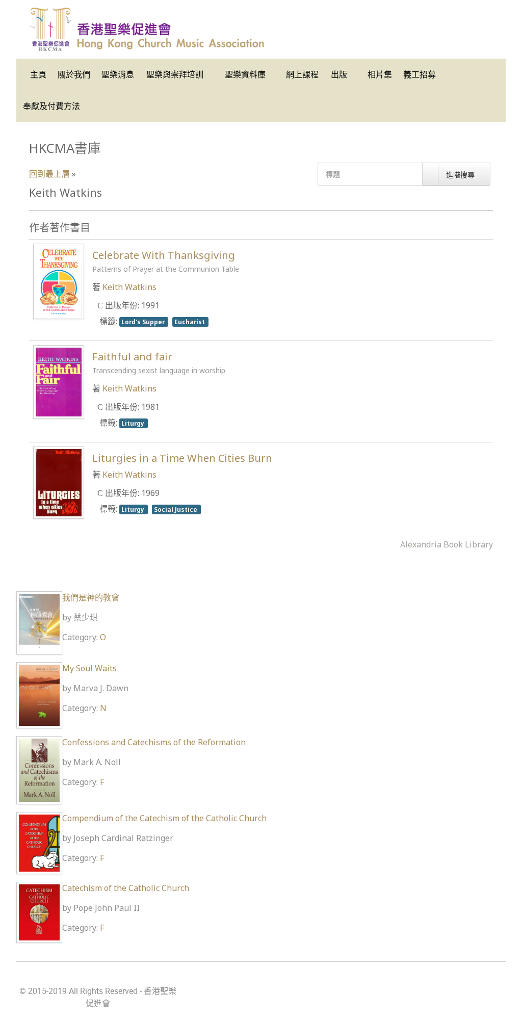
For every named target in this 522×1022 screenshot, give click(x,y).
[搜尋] (430, 174)
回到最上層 (49, 173)
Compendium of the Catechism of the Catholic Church (164, 818)
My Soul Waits (89, 668)
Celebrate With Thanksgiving (165, 261)
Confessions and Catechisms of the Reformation (154, 742)
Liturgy (133, 423)
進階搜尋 (461, 174)
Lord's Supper (143, 322)
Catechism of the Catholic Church (125, 888)
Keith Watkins (129, 287)
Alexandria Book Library (446, 544)
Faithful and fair (158, 362)
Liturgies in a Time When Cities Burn (182, 458)
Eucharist (190, 322)
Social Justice (176, 509)
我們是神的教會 (90, 597)
